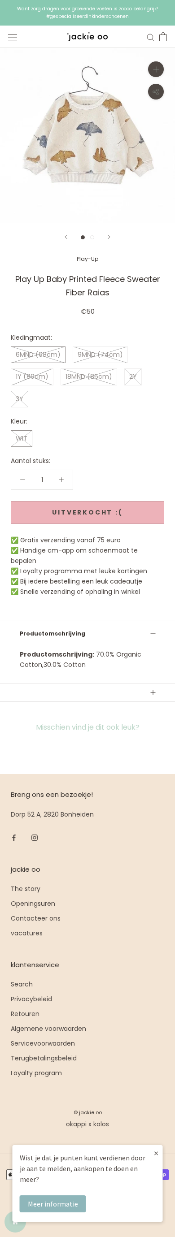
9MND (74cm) (100, 354)
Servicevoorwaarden (43, 1043)
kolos (101, 1124)
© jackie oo (88, 1112)
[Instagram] (34, 837)
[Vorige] (66, 237)
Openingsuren (33, 903)
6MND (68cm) (38, 354)
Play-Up (87, 259)
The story (25, 888)
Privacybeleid (31, 999)
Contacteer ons (36, 918)
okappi (76, 1124)
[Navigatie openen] (12, 37)
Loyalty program (36, 1072)
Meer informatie (53, 1203)
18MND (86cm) (89, 376)
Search (22, 984)
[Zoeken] (151, 37)
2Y (133, 376)
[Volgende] (109, 237)
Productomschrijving (52, 633)
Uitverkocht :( (87, 512)
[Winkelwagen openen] (163, 36)
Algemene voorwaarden (48, 1028)
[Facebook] (14, 837)
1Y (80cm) (32, 376)
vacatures (27, 933)
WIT (21, 438)
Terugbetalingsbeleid (44, 1058)
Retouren (25, 1013)
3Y (19, 398)
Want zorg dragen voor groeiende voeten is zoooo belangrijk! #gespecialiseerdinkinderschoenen (87, 12)
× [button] (156, 1153)
